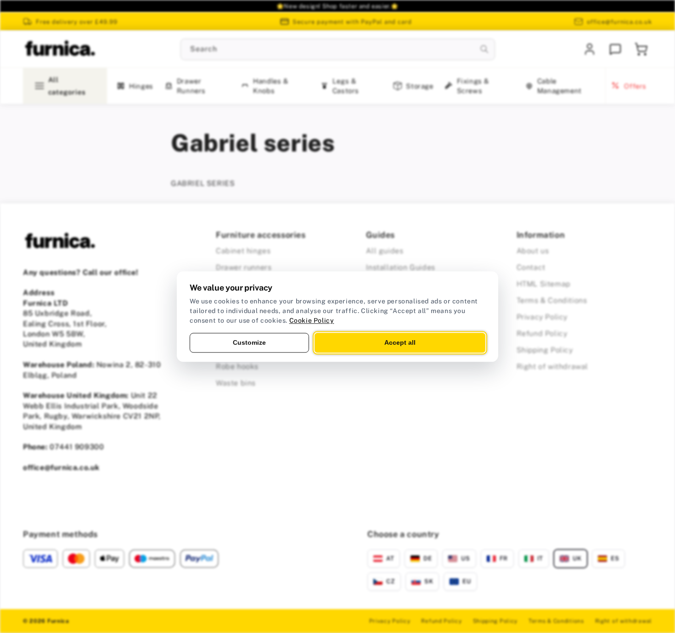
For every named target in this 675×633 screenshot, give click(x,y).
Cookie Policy (311, 320)
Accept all (400, 342)
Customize (249, 342)
